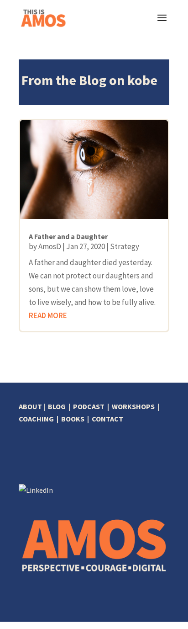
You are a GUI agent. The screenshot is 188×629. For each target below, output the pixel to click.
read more (48, 315)
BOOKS (72, 418)
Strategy (124, 246)
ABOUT (30, 406)
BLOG (57, 406)
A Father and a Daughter (68, 236)
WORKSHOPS (133, 406)
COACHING (36, 418)
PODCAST (88, 406)
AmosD (49, 246)
